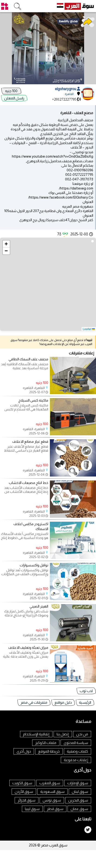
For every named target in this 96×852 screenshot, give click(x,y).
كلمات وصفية (77, 751)
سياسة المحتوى (76, 743)
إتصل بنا (63, 734)
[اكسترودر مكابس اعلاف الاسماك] (73, 558)
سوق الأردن (24, 792)
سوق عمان (79, 809)
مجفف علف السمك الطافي (28, 359)
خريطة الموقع (49, 751)
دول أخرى (24, 751)
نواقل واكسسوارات (34, 565)
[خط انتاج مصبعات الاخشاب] (73, 516)
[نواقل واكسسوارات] (73, 599)
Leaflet (87, 329)
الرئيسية (85, 702)
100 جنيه (11, 91)
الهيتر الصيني (39, 606)
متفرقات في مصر (34, 702)
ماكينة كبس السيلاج (33, 400)
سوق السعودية (52, 792)
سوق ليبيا (32, 809)
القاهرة (69, 94)
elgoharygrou (66, 89)
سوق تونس (52, 800)
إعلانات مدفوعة (76, 760)
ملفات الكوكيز (45, 743)
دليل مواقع (63, 702)
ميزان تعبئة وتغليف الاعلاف (28, 647)
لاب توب (86, 691)
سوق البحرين (78, 800)
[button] (6, 243)
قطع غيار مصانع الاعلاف (30, 441)
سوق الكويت (22, 783)
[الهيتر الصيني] (73, 640)
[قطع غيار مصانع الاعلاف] (73, 475)
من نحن (82, 734)
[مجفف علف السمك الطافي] (73, 393)
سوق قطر (55, 809)
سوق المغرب (49, 783)
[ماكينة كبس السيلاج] (73, 434)
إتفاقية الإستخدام (36, 734)
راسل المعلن (14, 98)
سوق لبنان (80, 792)
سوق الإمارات (77, 783)
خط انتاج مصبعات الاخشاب (28, 483)
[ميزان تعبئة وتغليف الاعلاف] (73, 681)
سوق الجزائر (26, 800)
